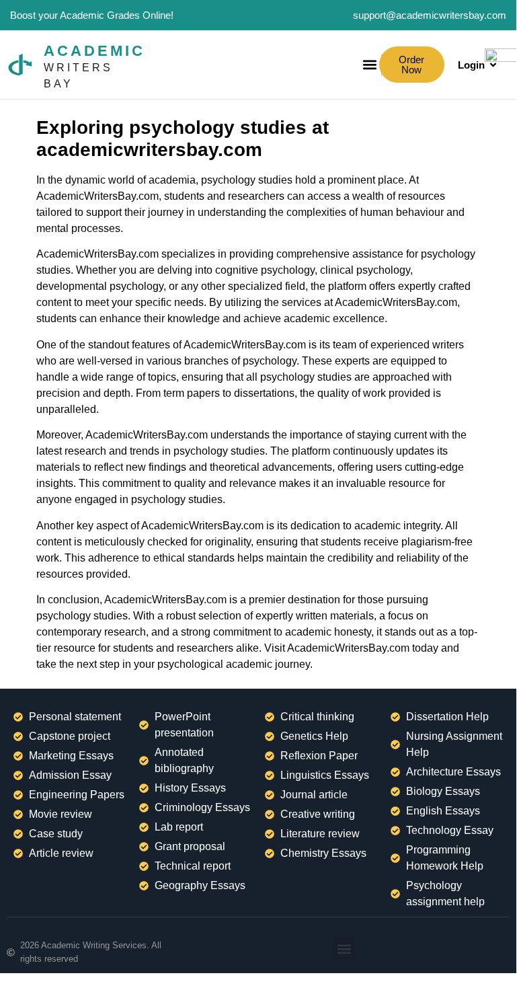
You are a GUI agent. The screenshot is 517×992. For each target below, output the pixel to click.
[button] (344, 949)
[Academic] (20, 64)
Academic (94, 50)
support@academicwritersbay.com (429, 15)
